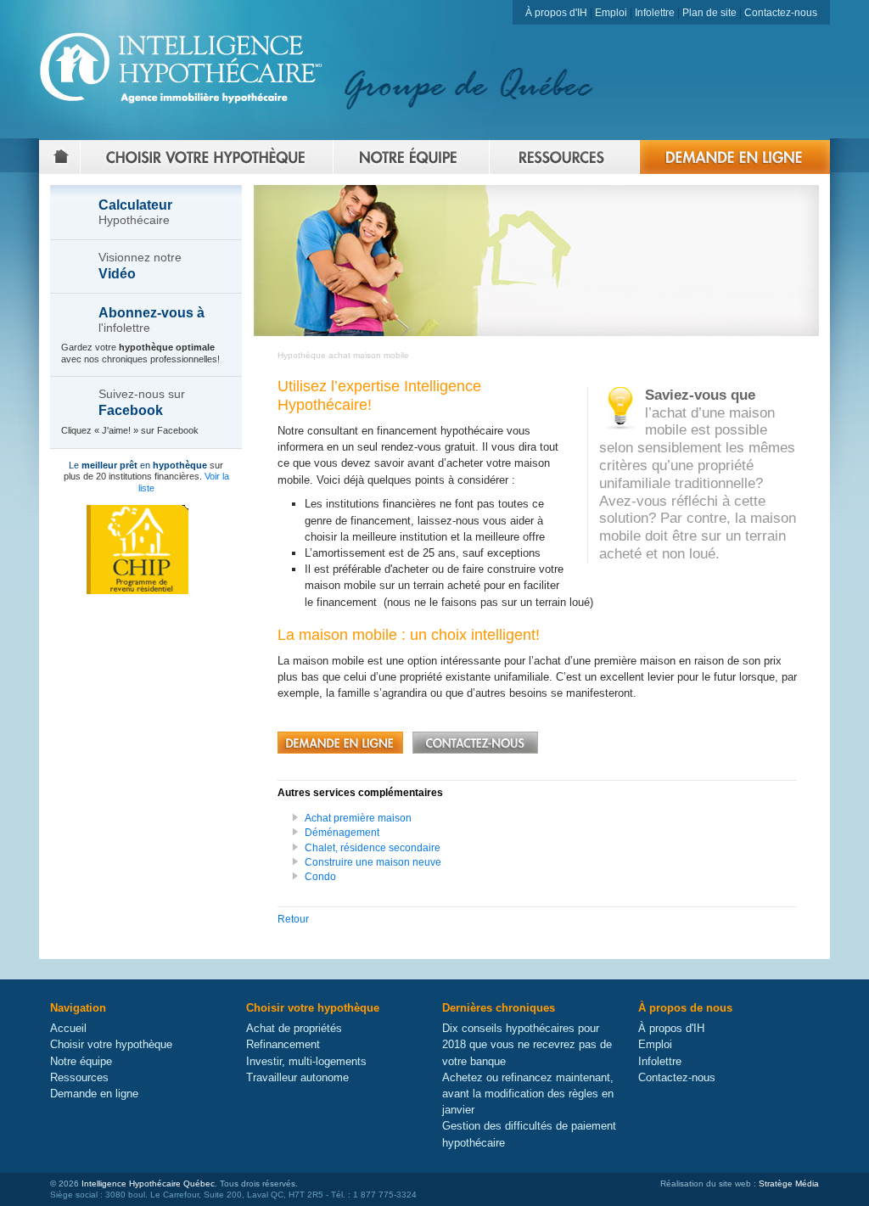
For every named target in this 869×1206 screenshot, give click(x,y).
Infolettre (655, 13)
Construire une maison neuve (373, 862)
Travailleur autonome (297, 1077)
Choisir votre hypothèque (111, 1044)
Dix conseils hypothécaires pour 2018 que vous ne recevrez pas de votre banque (527, 1044)
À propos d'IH (556, 13)
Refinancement (283, 1044)
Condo (320, 877)
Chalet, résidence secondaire (372, 848)
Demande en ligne (94, 1093)
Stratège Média (789, 1183)
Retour (293, 919)
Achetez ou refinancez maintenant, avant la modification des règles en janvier (528, 1093)
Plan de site (709, 13)
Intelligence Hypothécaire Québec (148, 1183)
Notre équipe (81, 1061)
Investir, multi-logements (306, 1061)
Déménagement (342, 832)
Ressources (79, 1077)
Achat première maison (358, 818)
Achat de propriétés (294, 1028)
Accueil (68, 1028)
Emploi (611, 13)
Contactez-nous (780, 13)
